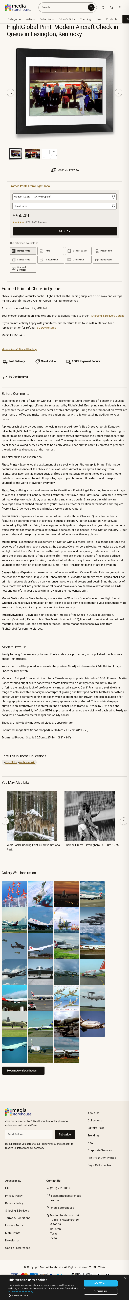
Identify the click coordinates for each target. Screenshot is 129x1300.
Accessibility (13, 1180)
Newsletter (12, 1240)
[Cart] (111, 7)
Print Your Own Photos (102, 1157)
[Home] (20, 7)
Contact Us (53, 1180)
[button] (44, 1295)
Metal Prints (12, 1233)
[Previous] (10, 92)
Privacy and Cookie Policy (20, 1291)
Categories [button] (15, 19)
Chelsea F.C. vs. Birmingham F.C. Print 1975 (91, 845)
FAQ (7, 1188)
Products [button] (112, 19)
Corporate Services (100, 1150)
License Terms (14, 1225)
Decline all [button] (101, 1291)
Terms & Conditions (17, 1218)
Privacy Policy (14, 1195)
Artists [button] (30, 19)
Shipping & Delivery (17, 1210)
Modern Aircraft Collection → (23, 1070)
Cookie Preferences (17, 1248)
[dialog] (64, 1287)
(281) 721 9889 (60, 1188)
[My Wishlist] (103, 7)
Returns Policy (14, 1203)
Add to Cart (65, 231)
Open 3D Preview (68, 169)
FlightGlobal (11, 762)
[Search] (91, 7)
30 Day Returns (46, 327)
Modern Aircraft (27, 762)
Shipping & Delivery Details (107, 315)
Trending (85, 19)
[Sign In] (120, 7)
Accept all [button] (100, 1283)
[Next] (118, 92)
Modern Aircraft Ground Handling (19, 349)
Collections (46, 19)
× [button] (125, 1278)
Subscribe (65, 1134)
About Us (93, 1113)
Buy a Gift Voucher (99, 1165)
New (98, 19)
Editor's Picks (66, 19)
